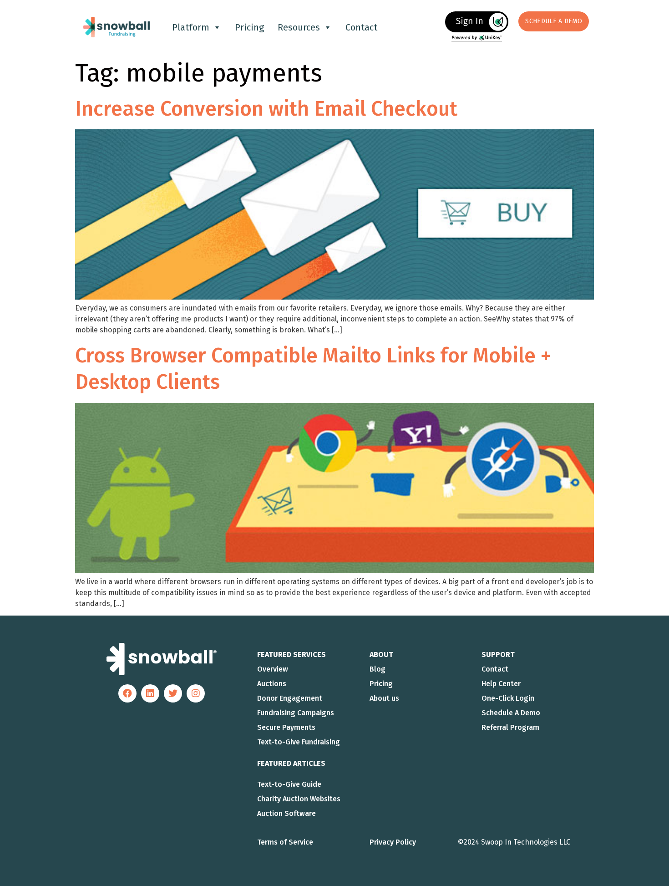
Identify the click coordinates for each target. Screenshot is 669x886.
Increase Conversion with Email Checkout (266, 109)
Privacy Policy (393, 842)
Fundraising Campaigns (295, 712)
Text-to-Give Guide (289, 784)
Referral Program (510, 727)
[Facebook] (127, 693)
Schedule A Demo (510, 712)
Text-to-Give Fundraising (298, 742)
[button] (553, 21)
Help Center (501, 683)
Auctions (271, 683)
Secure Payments (286, 727)
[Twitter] (173, 693)
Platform (190, 27)
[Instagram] (196, 693)
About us (384, 698)
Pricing (249, 27)
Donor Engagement (289, 698)
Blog (377, 669)
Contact (361, 27)
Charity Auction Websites (298, 798)
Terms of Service (285, 842)
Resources (299, 27)
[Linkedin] (150, 693)
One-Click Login (507, 698)
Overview (272, 669)
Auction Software (286, 813)
